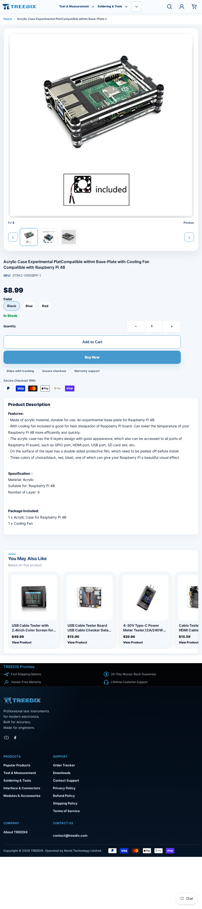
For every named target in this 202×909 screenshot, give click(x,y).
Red (45, 306)
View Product (22, 642)
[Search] (169, 6)
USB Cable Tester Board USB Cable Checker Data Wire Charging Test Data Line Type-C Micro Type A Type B (89, 628)
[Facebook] (15, 738)
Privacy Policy (64, 788)
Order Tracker (64, 765)
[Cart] (194, 6)
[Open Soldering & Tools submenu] (126, 7)
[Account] (182, 6)
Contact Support (66, 780)
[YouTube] (6, 738)
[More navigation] (136, 6)
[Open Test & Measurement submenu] (93, 7)
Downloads (61, 773)
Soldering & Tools (110, 6)
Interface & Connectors (21, 788)
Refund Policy (64, 796)
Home (7, 19)
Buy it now (92, 357)
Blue (29, 306)
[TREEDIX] (19, 6)
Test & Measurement (74, 6)
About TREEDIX (15, 832)
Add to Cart (92, 342)
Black (11, 306)
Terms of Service (66, 811)
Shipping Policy (65, 803)
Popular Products (16, 765)
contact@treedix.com (70, 835)
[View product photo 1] (29, 237)
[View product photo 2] (49, 237)
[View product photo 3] (69, 237)
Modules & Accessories (21, 796)
